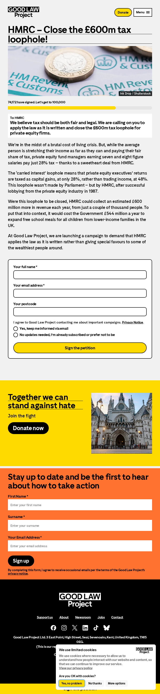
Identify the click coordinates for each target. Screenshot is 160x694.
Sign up (21, 561)
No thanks (95, 683)
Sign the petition (80, 347)
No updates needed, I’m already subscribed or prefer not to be (67, 335)
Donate (123, 12)
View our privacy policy (75, 668)
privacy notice (18, 573)
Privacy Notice (132, 322)
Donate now (28, 428)
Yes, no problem (71, 683)
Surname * (16, 516)
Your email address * (29, 285)
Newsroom (83, 617)
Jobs (101, 617)
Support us (45, 617)
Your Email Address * (25, 537)
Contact (117, 617)
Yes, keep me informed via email (44, 328)
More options (116, 683)
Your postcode (24, 304)
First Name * (18, 496)
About (64, 617)
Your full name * (25, 267)
